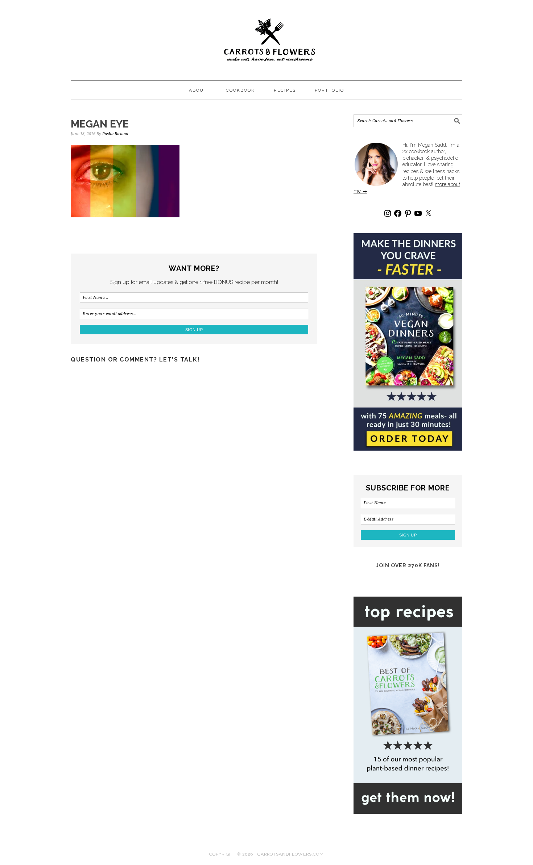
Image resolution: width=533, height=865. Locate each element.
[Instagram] (387, 213)
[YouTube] (418, 213)
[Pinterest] (408, 213)
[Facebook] (397, 213)
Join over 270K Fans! (408, 565)
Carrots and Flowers (266, 37)
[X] (428, 213)
